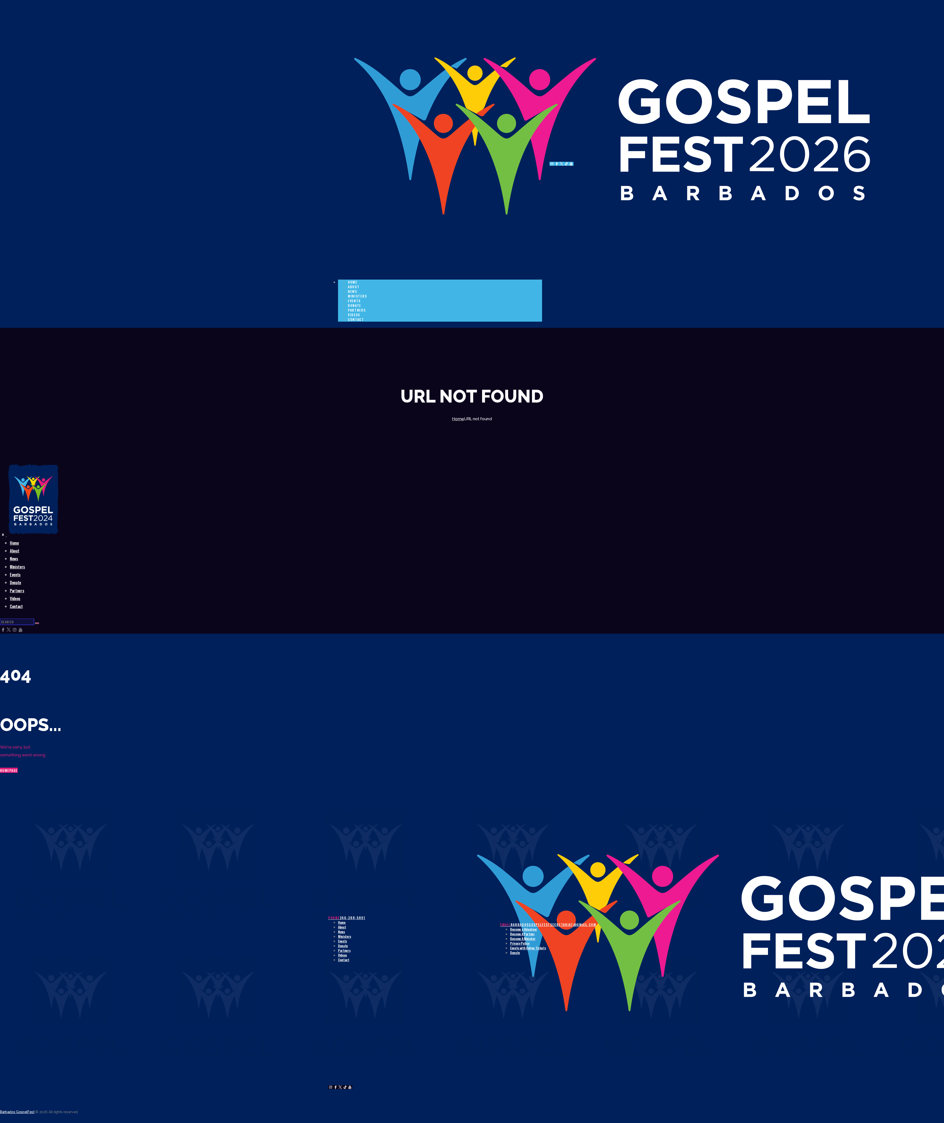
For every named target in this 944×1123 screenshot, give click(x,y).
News (341, 931)
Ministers (344, 936)
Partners (344, 950)
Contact (343, 959)
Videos (342, 955)
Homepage (9, 770)
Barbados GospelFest (17, 1112)
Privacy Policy (519, 943)
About (342, 926)
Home (458, 418)
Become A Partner (522, 933)
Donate (343, 945)
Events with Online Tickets (528, 947)
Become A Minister (522, 938)
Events (342, 940)
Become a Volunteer (523, 929)
